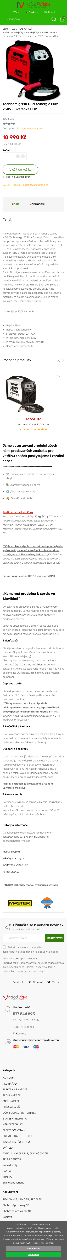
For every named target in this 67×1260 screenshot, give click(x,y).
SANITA (7, 1171)
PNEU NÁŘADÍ (11, 1101)
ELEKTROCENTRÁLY (14, 1130)
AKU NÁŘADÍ (10, 1083)
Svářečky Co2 (48, 32)
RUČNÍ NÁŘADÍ (11, 1095)
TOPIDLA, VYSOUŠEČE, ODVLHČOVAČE (25, 1153)
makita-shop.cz (11, 851)
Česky (32, 12)
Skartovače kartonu (13, 1182)
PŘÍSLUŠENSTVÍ (12, 1159)
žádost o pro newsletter (25, 947)
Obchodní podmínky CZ (16, 1205)
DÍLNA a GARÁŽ (12, 1107)
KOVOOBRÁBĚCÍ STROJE (17, 1141)
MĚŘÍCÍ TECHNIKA (13, 1124)
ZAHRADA (8, 1077)
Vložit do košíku (20, 169)
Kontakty (20, 1033)
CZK (15, 12)
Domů (5, 29)
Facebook (18, 982)
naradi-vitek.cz (11, 871)
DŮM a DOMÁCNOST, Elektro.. (19, 1112)
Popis (15, 204)
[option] (33, 405)
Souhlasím (33, 1254)
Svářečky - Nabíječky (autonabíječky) (21, 32)
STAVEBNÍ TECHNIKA (15, 1118)
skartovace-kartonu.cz (15, 865)
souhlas (22, 947)
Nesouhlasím (33, 1248)
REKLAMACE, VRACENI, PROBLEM (22, 1199)
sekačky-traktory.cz (13, 858)
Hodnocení (37, 204)
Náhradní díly (10, 1165)
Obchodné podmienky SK (17, 1211)
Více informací (47, 1243)
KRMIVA (7, 1176)
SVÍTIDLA (8, 1147)
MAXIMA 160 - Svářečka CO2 (33, 424)
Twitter (56, 982)
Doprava (7, 1216)
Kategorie (13, 19)
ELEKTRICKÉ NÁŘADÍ (21, 29)
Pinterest (37, 982)
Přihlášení (49, 12)
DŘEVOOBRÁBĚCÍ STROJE (18, 1136)
